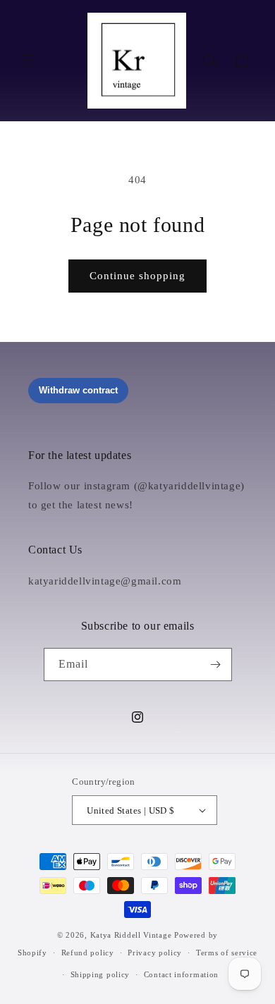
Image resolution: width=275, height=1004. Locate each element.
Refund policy (87, 952)
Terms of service (226, 952)
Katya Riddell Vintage (131, 935)
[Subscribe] (215, 664)
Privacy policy (155, 952)
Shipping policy (100, 974)
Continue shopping (137, 275)
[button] (28, 60)
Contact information (181, 974)
